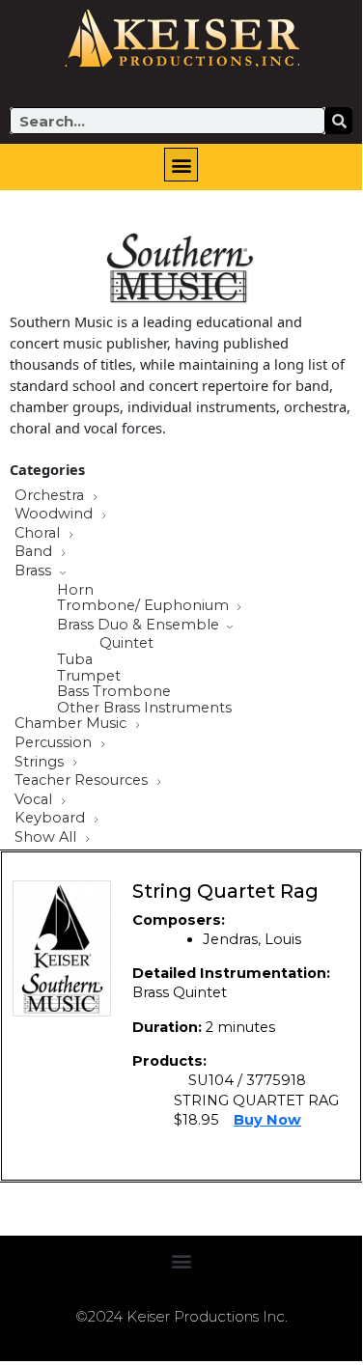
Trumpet (89, 676)
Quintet (126, 643)
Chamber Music (72, 724)
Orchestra (51, 496)
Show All (47, 838)
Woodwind (55, 514)
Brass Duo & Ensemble (140, 625)
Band (35, 552)
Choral (39, 534)
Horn (75, 590)
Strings (41, 762)
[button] (181, 164)
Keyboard (51, 818)
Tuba (75, 660)
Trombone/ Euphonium (145, 606)
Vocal (35, 800)
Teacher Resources (83, 781)
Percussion (55, 743)
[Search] (338, 120)
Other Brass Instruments (144, 708)
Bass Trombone (114, 691)
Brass (34, 571)
